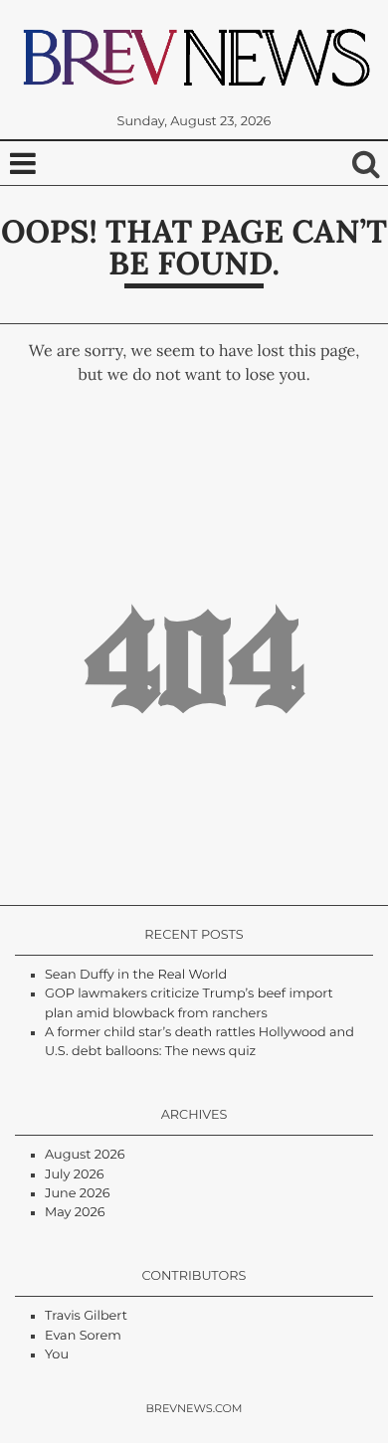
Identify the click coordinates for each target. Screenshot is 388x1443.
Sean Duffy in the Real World (136, 975)
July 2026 (74, 1175)
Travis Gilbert (86, 1316)
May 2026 (75, 1212)
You (57, 1355)
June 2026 (77, 1193)
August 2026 (85, 1155)
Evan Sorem (83, 1336)
